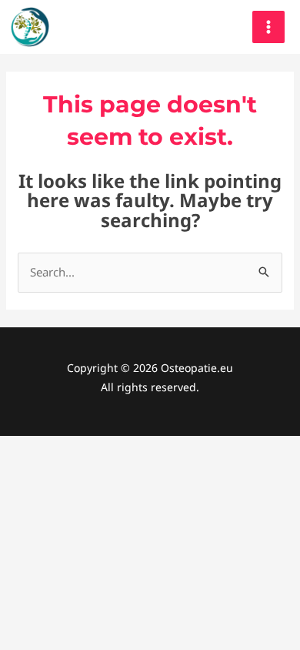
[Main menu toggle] (268, 27)
